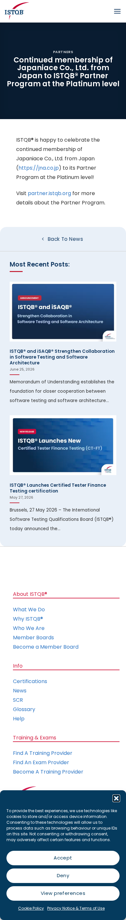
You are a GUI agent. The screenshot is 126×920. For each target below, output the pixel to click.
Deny (63, 875)
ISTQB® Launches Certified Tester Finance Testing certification (58, 488)
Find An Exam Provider (41, 762)
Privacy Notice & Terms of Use (76, 908)
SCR (18, 700)
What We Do (29, 609)
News (19, 690)
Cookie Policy (31, 908)
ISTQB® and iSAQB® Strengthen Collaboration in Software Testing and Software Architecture (62, 357)
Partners (63, 51)
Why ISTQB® (28, 619)
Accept (63, 857)
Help (19, 718)
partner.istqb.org (49, 193)
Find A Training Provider (42, 753)
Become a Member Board (46, 647)
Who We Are (29, 628)
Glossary (24, 709)
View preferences (63, 893)
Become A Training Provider (48, 771)
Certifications (30, 681)
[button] (116, 798)
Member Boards (33, 637)
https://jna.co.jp (38, 168)
